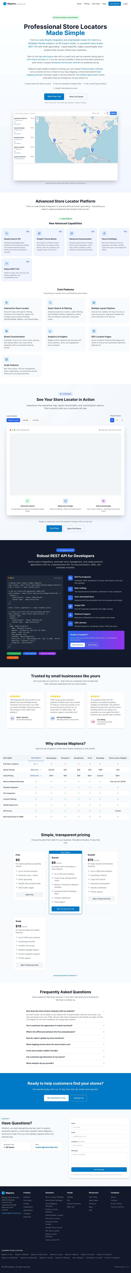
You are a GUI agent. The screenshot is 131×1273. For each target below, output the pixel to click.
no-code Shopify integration (49, 40)
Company (78, 1141)
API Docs (92, 1204)
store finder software (36, 59)
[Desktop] (112, 420)
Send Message (99, 1169)
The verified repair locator (87, 75)
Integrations (28, 1207)
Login (125, 4)
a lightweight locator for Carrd (82, 40)
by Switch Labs (21, 4)
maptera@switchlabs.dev (46, 1147)
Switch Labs (119, 1267)
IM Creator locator (67, 43)
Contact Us (79, 1098)
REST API (70, 1207)
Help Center (93, 1200)
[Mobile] (122, 420)
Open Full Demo (74, 528)
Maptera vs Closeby (46, 1258)
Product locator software (92, 69)
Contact (114, 1200)
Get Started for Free (56, 1098)
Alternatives (28, 1210)
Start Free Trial (54, 96)
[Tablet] (117, 420)
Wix (68, 1200)
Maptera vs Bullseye (22, 1254)
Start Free (29, 895)
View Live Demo (76, 97)
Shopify (70, 1197)
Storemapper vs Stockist (94, 1258)
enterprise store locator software (66, 62)
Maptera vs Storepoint (104, 1254)
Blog (90, 1207)
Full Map (25, 420)
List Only (36, 420)
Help (104, 4)
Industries (27, 1217)
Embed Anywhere (74, 1204)
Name (73, 1123)
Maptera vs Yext (7, 1254)
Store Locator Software (54, 1197)
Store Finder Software (53, 1200)
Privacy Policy (116, 1204)
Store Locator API (52, 1240)
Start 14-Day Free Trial (65, 909)
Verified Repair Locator (54, 1215)
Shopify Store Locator (54, 1227)
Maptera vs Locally (56, 1254)
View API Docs (77, 645)
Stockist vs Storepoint (112, 1258)
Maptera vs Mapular (71, 1254)
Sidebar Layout (13, 420)
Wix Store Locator (52, 1231)
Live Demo (27, 1200)
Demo (79, 4)
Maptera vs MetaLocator (39, 1254)
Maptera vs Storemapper (28, 1258)
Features (26, 1197)
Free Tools (96, 4)
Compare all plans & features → (65, 975)
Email (73, 1132)
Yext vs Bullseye (77, 1258)
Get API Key (92, 645)
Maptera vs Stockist (87, 1254)
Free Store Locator (52, 1218)
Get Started (114, 4)
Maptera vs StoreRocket (10, 1258)
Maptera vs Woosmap (62, 1258)
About (113, 1197)
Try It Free (54, 528)
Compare (27, 1213)
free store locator (46, 56)
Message (74, 1150)
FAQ (90, 1210)
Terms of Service (117, 1207)
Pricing (86, 4)
